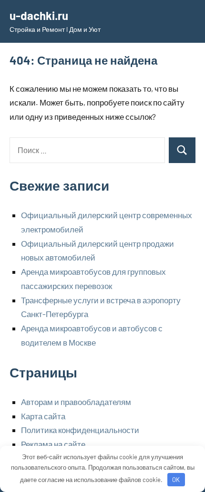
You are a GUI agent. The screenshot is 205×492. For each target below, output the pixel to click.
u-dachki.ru (39, 15)
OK (176, 479)
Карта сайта (43, 416)
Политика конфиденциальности (80, 429)
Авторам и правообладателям (76, 401)
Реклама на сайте (53, 444)
